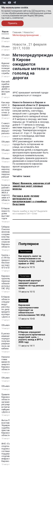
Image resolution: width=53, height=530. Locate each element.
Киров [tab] (5, 31)
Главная (17, 32)
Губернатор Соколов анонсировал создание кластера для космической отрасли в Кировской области (8, 237)
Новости (28, 32)
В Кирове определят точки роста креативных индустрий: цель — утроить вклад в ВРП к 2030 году (31, 337)
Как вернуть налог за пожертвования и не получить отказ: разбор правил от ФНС (31, 260)
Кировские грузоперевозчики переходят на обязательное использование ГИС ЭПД (31, 310)
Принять (12, 23)
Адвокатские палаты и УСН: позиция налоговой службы (8, 68)
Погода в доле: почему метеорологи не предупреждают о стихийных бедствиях (30, 200)
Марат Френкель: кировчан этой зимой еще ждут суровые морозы (31, 186)
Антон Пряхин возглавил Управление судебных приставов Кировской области (8, 428)
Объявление (7, 38)
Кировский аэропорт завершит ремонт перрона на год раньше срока (31, 284)
